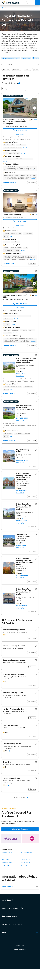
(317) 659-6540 (21, 605)
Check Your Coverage (20, 829)
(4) (21, 416)
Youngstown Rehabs (7, 862)
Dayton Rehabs (5, 859)
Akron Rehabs (25, 856)
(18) (22, 543)
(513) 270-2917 (21, 545)
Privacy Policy (20, 945)
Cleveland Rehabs (26, 852)
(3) (21, 603)
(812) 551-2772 (21, 490)
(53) (36, 214)
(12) (8, 681)
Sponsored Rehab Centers (12, 58)
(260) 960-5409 (22, 575)
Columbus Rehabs (6, 852)
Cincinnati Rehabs (6, 856)
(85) (36, 295)
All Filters (6, 69)
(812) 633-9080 (21, 130)
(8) (21, 573)
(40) (9, 785)
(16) (22, 518)
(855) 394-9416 (21, 303)
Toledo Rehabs (25, 859)
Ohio (5, 8)
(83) (22, 371)
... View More (32, 170)
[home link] (2, 8)
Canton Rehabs (25, 862)
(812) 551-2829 (21, 521)
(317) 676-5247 (21, 221)
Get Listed (27, 58)
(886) (35, 120)
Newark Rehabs (25, 866)
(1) (8, 634)
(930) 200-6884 (22, 418)
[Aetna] (11, 838)
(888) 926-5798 (22, 460)
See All (25, 147)
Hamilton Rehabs (6, 866)
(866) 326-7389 (21, 373)
